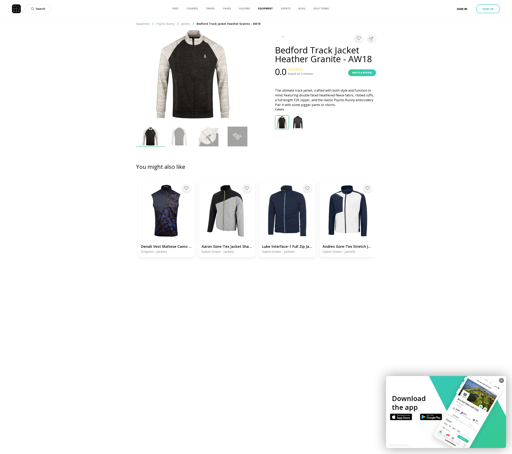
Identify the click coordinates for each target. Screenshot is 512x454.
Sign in (462, 9)
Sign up (488, 9)
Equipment (143, 24)
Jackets (185, 24)
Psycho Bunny (165, 24)
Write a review (362, 72)
